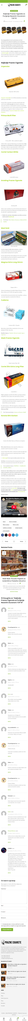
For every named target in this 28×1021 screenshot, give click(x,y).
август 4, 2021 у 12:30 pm (13, 798)
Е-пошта (3, 911)
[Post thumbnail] (3, 966)
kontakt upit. (11, 216)
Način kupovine (4, 998)
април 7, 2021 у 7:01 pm (13, 682)
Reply (9, 621)
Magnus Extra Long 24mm (12, 262)
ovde (12, 490)
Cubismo (5, 300)
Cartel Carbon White (9, 152)
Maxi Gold (5, 228)
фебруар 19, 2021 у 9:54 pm (14, 610)
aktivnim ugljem (5, 53)
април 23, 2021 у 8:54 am (13, 745)
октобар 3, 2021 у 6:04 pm (14, 833)
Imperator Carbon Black (6, 97)
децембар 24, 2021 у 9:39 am (14, 850)
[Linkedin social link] (13, 535)
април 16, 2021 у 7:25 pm (13, 712)
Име (2, 905)
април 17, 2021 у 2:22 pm (13, 730)
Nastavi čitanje (14, 591)
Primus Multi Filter (8, 115)
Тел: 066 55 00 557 (5, 955)
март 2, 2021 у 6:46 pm (13, 645)
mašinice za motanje (7, 527)
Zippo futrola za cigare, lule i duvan (17, 971)
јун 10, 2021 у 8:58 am (13, 780)
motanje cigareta (18, 527)
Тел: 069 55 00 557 (5, 957)
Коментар (3, 888)
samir (9, 608)
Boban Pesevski (8, 21)
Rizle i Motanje (14, 10)
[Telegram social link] (16, 535)
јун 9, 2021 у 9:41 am (12, 666)
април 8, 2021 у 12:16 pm (13, 696)
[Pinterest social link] (9, 535)
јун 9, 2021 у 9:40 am (12, 764)
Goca (9, 694)
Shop (2, 1000)
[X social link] (6, 535)
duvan (4, 521)
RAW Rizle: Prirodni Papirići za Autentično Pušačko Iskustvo (14, 580)
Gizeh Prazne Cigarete (10, 338)
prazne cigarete (6, 530)
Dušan (9, 811)
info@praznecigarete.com (7, 958)
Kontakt (3, 1005)
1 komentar (10, 967)
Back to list (14, 541)
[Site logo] (14, 4)
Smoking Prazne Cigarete (11, 180)
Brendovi (3, 1003)
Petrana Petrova (11, 830)
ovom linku (14, 488)
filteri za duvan (6, 524)
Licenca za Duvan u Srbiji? (20, 412)
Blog (2, 995)
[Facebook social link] (2, 535)
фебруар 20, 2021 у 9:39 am (14, 629)
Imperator (5, 66)
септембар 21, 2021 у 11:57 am (15, 814)
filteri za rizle (16, 524)
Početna (3, 993)
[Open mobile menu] (1, 4)
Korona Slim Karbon (9, 416)
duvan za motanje (13, 521)
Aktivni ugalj (4, 458)
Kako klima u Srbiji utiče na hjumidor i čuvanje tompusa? (17, 965)
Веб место (3, 917)
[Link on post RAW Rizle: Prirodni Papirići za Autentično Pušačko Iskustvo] (14, 563)
